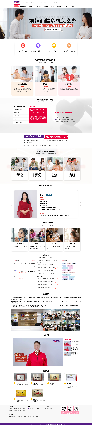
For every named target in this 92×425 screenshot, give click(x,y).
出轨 (69, 263)
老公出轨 (70, 265)
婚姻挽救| (15, 408)
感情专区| (10, 410)
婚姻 (74, 263)
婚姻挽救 (65, 267)
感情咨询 (71, 272)
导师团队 (59, 6)
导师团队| (15, 410)
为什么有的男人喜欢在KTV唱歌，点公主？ (46, 281)
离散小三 (65, 272)
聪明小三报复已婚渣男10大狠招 (44, 287)
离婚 (71, 267)
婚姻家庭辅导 (31, 6)
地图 (85, 1)
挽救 (64, 263)
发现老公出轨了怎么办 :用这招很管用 (27, 263)
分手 (69, 270)
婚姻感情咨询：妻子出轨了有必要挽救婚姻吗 (46, 267)
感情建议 (65, 276)
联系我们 (66, 6)
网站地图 (23, 410)
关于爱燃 (72, 6)
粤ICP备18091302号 (62, 424)
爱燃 (64, 270)
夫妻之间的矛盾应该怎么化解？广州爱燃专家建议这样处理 (49, 273)
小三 (64, 265)
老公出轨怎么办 (66, 274)
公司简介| (19, 410)
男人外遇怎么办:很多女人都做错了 (26, 277)
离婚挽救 (65, 279)
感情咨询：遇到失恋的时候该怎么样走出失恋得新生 (48, 264)
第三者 (71, 279)
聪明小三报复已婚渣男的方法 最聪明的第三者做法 (47, 278)
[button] (11, 204)
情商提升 (46, 6)
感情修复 (39, 6)
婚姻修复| (19, 408)
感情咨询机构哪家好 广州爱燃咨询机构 (45, 270)
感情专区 (52, 6)
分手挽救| (10, 408)
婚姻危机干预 (23, 6)
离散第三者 (24, 408)
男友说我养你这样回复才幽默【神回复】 (46, 284)
